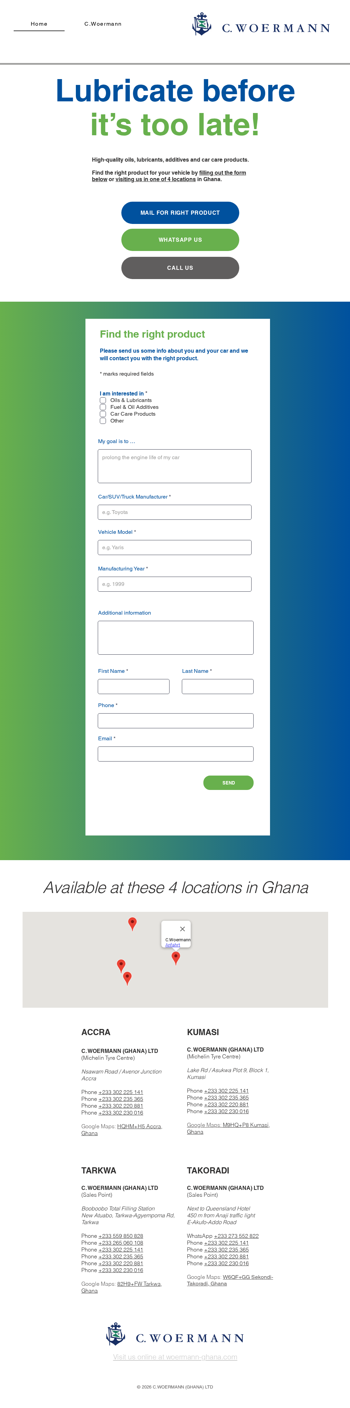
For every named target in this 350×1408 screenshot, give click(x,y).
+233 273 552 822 (236, 1235)
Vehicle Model (115, 532)
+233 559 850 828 (120, 1235)
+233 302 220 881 (120, 1105)
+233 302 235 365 (120, 1098)
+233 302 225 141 (120, 1092)
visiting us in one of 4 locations (156, 179)
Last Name (195, 671)
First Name (111, 671)
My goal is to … (116, 441)
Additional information (124, 613)
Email (105, 738)
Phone (106, 705)
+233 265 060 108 (120, 1242)
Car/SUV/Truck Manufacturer (132, 497)
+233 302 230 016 (120, 1112)
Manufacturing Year (121, 568)
